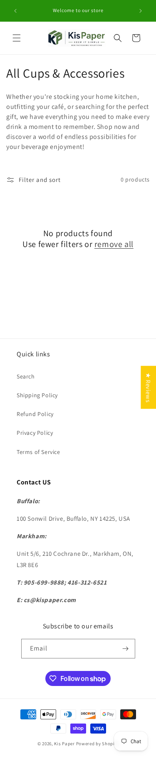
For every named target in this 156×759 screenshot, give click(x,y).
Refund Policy (35, 414)
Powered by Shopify (97, 743)
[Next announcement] (140, 11)
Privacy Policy (35, 432)
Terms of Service (38, 452)
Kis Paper (64, 743)
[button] (16, 38)
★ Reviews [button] (148, 387)
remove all (114, 244)
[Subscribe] (125, 648)
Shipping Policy (37, 395)
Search (26, 376)
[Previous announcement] (15, 11)
